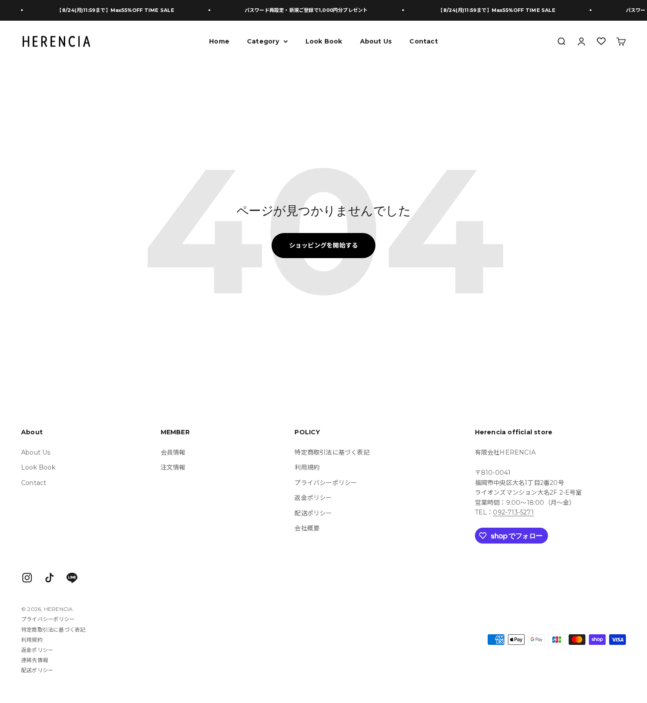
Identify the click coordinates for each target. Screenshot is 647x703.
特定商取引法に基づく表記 (332, 452)
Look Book (323, 41)
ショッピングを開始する (323, 245)
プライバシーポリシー (325, 483)
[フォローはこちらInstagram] (27, 578)
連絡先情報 (34, 660)
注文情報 (173, 467)
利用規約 (307, 467)
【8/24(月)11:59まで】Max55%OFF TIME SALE (105, 10)
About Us (376, 41)
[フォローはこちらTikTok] (49, 578)
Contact (423, 41)
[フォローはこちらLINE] (72, 578)
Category (263, 41)
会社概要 (307, 528)
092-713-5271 (513, 512)
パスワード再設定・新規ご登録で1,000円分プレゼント (295, 10)
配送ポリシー (313, 513)
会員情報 (173, 452)
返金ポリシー (313, 498)
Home (219, 41)
